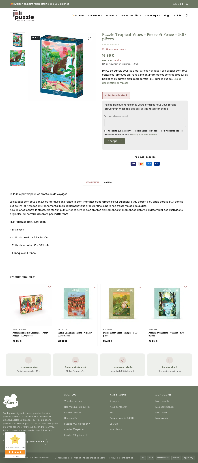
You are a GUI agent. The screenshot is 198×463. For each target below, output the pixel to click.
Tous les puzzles (73, 401)
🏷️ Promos (78, 15)
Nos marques (152, 15)
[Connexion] (187, 4)
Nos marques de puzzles (77, 406)
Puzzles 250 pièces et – (76, 435)
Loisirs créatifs (129, 15)
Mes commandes (164, 406)
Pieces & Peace (110, 44)
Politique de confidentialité (121, 457)
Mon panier (161, 412)
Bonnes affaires (72, 412)
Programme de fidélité (122, 418)
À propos (114, 401)
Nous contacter (118, 406)
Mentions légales (63, 457)
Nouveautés (95, 15)
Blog (166, 15)
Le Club (177, 15)
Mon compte (162, 401)
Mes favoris (161, 418)
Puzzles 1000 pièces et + (77, 423)
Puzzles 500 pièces (74, 429)
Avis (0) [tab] (108, 182)
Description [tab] (92, 182)
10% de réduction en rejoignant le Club (120, 64)
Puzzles (110, 15)
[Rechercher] (187, 15)
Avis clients (116, 429)
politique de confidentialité (144, 134)
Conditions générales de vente (89, 457)
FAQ (112, 412)
